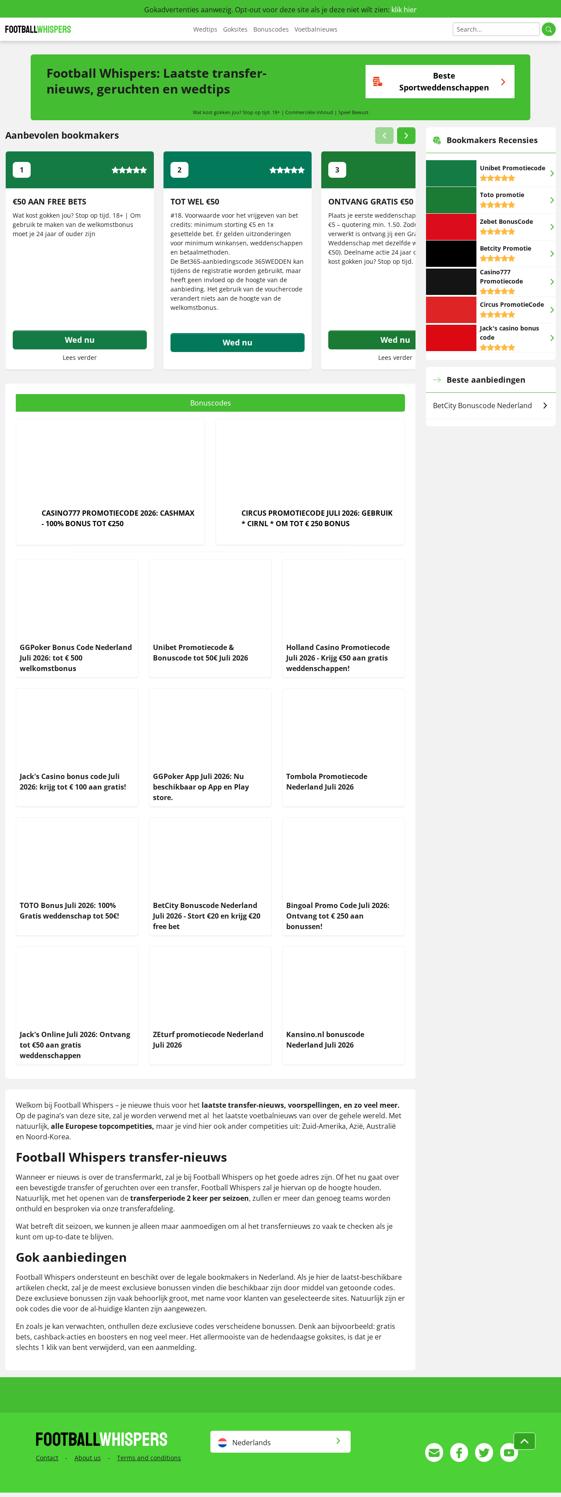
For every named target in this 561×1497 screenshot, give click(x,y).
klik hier (404, 9)
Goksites (235, 29)
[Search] (549, 29)
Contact (47, 1458)
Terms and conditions (149, 1458)
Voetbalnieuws (316, 29)
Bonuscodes (271, 29)
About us (88, 1458)
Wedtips (205, 29)
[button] (384, 135)
